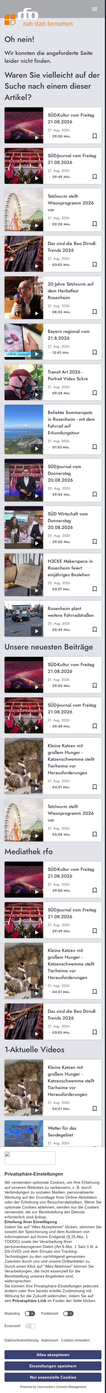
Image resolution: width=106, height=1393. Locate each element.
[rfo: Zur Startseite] (38, 17)
